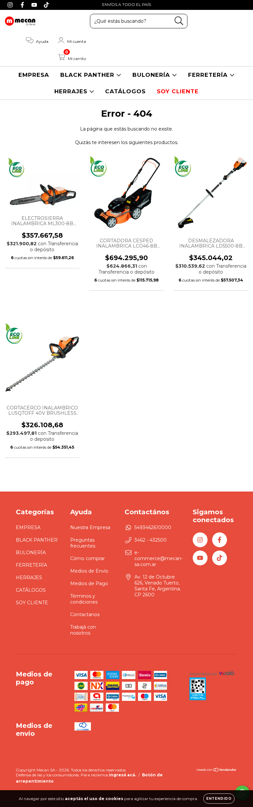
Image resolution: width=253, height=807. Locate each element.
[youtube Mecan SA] (35, 5)
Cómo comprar (87, 558)
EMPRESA (33, 75)
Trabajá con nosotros (83, 630)
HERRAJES (71, 91)
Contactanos (84, 614)
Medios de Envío (89, 571)
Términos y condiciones (84, 599)
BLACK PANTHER (88, 75)
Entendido (219, 798)
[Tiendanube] (216, 770)
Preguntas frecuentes (82, 543)
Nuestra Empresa (90, 527)
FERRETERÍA (209, 75)
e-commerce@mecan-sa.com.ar (158, 558)
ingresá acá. (122, 774)
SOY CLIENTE (178, 91)
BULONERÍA (152, 75)
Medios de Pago (89, 583)
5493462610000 (152, 527)
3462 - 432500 (150, 540)
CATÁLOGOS (125, 91)
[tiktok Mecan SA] (46, 5)
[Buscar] (179, 21)
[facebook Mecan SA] (23, 5)
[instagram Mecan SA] (11, 5)
